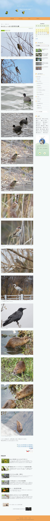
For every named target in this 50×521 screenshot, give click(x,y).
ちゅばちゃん (40, 103)
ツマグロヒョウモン (41, 90)
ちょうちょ (39, 81)
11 (38, 31)
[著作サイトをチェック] (40, 153)
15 (46, 31)
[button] (48, 111)
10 (36, 31)
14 (44, 31)
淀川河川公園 (8, 30)
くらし (38, 96)
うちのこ (38, 101)
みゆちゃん (39, 107)
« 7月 (36, 38)
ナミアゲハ (39, 92)
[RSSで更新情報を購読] (45, 153)
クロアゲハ (39, 87)
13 (42, 31)
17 (36, 32)
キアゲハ (39, 85)
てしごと (39, 98)
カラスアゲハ (40, 83)
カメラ (38, 78)
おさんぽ (3, 30)
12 (40, 31)
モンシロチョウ (40, 94)
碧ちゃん (39, 105)
